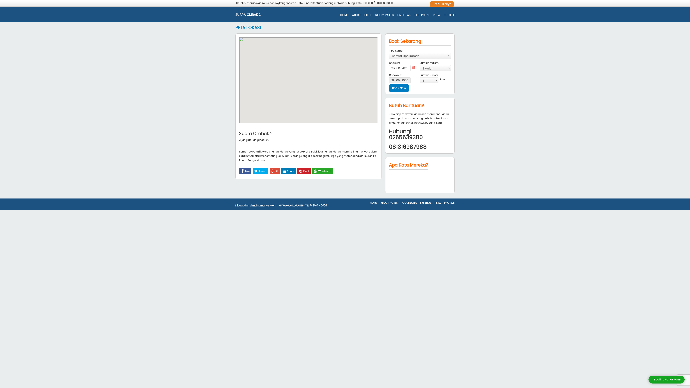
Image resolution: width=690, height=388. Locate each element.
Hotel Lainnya (442, 4)
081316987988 (384, 3)
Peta (436, 15)
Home (344, 15)
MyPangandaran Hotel (294, 205)
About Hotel (362, 15)
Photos (450, 15)
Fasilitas (404, 15)
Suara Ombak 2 (248, 15)
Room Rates (384, 15)
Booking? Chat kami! (667, 379)
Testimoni (421, 15)
